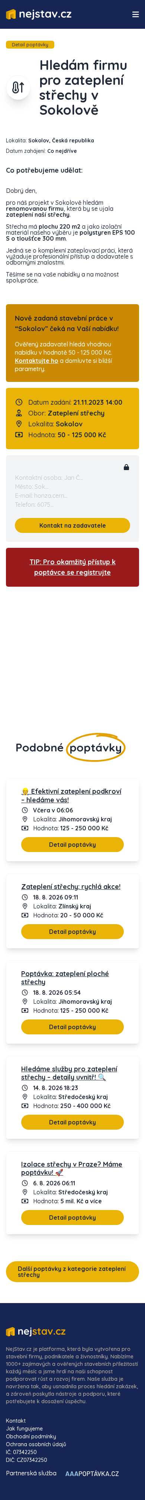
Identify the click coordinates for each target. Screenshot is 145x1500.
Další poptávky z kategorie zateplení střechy (72, 1271)
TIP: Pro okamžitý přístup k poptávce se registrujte (72, 567)
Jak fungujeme (24, 1428)
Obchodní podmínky (31, 1436)
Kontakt (16, 1420)
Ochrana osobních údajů (36, 1444)
